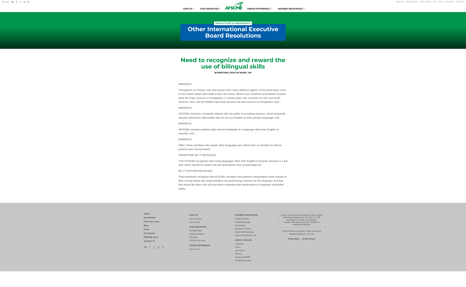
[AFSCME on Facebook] (17, 2)
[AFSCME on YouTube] (24, 2)
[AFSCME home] (234, 5)
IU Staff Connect (308, 239)
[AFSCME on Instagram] (28, 2)
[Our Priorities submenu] (220, 9)
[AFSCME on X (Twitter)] (20, 2)
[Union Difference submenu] (271, 9)
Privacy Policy (293, 239)
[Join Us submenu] (194, 9)
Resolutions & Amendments (233, 23)
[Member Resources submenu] (304, 9)
